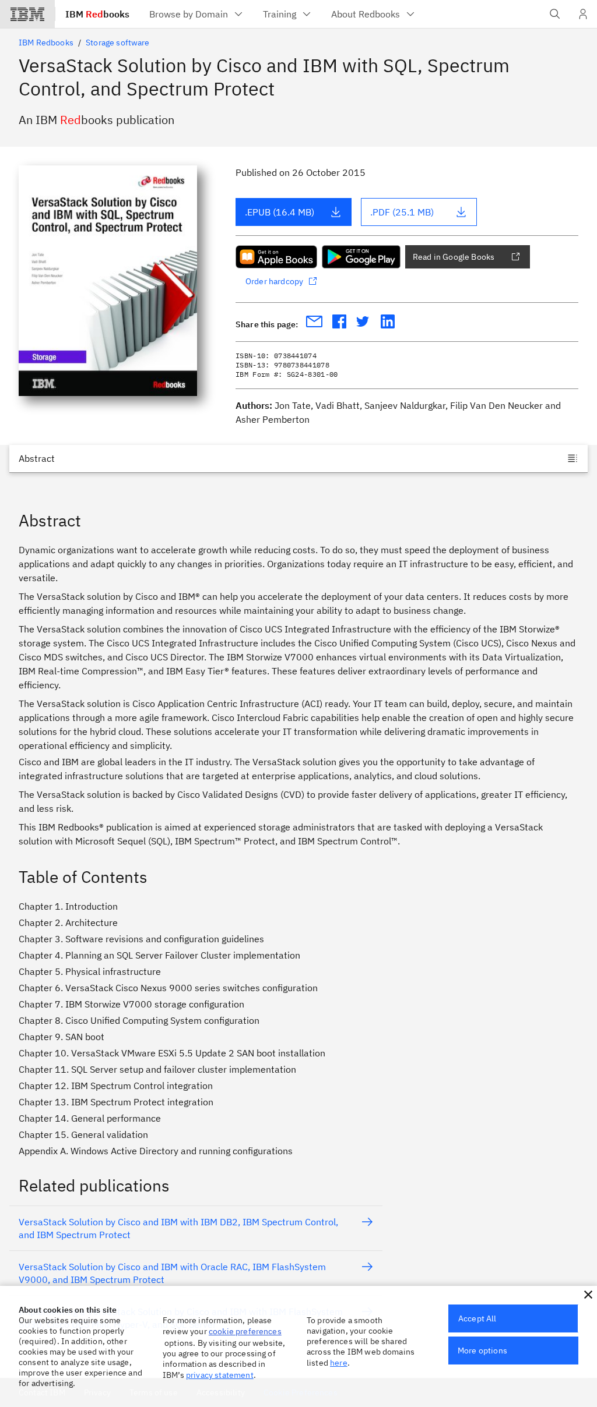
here (338, 1362)
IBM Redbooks (46, 42)
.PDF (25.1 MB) (402, 212)
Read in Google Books (453, 257)
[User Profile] (583, 14)
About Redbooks (365, 14)
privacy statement (220, 1375)
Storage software (118, 42)
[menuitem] (197, 14)
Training (279, 14)
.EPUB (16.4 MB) (279, 212)
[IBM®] (27, 14)
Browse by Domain (188, 14)
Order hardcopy (274, 281)
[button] (588, 1295)
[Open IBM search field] (555, 14)
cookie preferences (245, 1331)
